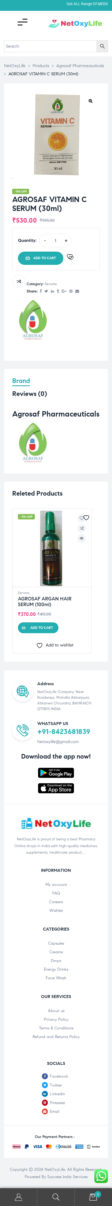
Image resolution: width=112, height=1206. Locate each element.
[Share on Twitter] (46, 291)
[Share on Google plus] (64, 291)
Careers (56, 901)
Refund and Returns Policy (56, 1036)
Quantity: (27, 240)
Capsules (56, 943)
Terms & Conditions (56, 1028)
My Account (18, 1197)
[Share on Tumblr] (57, 291)
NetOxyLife (55, 1169)
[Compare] (18, 281)
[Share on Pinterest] (71, 291)
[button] (90, 101)
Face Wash (56, 978)
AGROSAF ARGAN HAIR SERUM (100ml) (44, 602)
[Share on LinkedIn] (52, 291)
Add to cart (44, 258)
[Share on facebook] (40, 291)
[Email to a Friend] (77, 291)
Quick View (81, 538)
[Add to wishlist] (71, 258)
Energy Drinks (56, 969)
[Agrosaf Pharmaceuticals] (32, 321)
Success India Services (67, 1176)
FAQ (56, 893)
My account (56, 884)
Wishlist (56, 910)
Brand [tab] (21, 381)
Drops (56, 960)
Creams (56, 952)
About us (56, 1010)
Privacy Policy (56, 1019)
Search (55, 1197)
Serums (51, 284)
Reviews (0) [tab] (29, 394)
